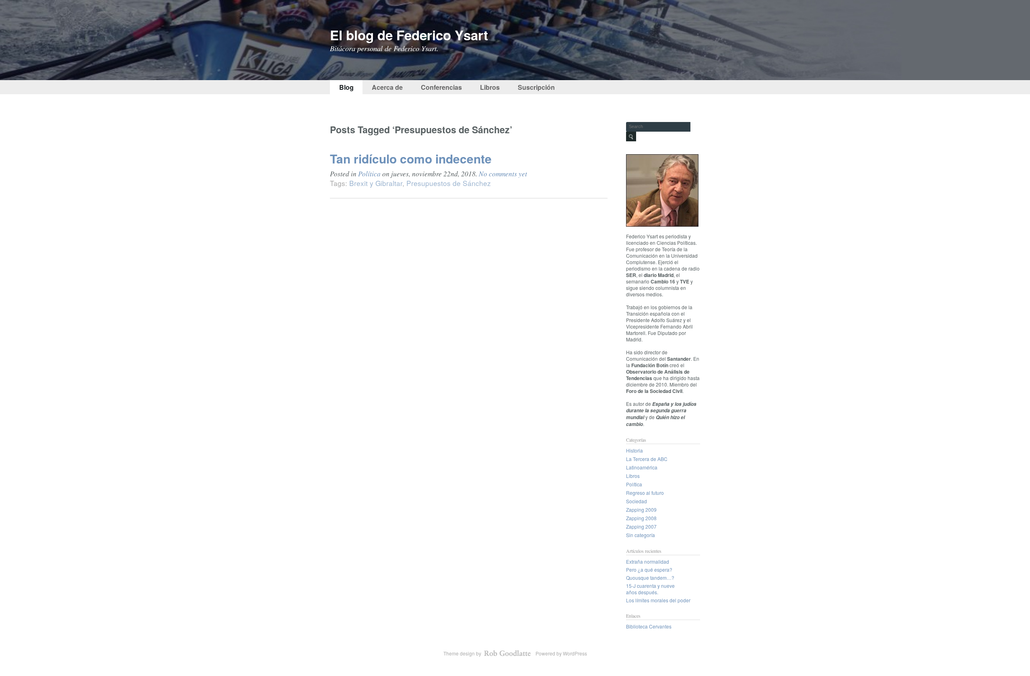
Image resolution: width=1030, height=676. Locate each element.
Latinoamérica (641, 467)
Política (369, 173)
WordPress (575, 653)
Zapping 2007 (641, 526)
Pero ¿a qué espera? (649, 569)
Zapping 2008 (641, 518)
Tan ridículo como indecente (411, 158)
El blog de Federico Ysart (409, 34)
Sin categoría (640, 534)
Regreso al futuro (645, 492)
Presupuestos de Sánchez (448, 183)
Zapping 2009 (641, 509)
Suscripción (536, 87)
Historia (634, 450)
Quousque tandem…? (650, 577)
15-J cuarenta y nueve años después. (650, 588)
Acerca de (387, 87)
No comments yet (503, 173)
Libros (490, 87)
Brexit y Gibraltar (375, 183)
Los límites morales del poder (658, 600)
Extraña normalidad (647, 561)
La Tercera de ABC (646, 458)
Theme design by (462, 653)
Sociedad (636, 501)
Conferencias (441, 87)
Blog (346, 87)
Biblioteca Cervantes (649, 626)
